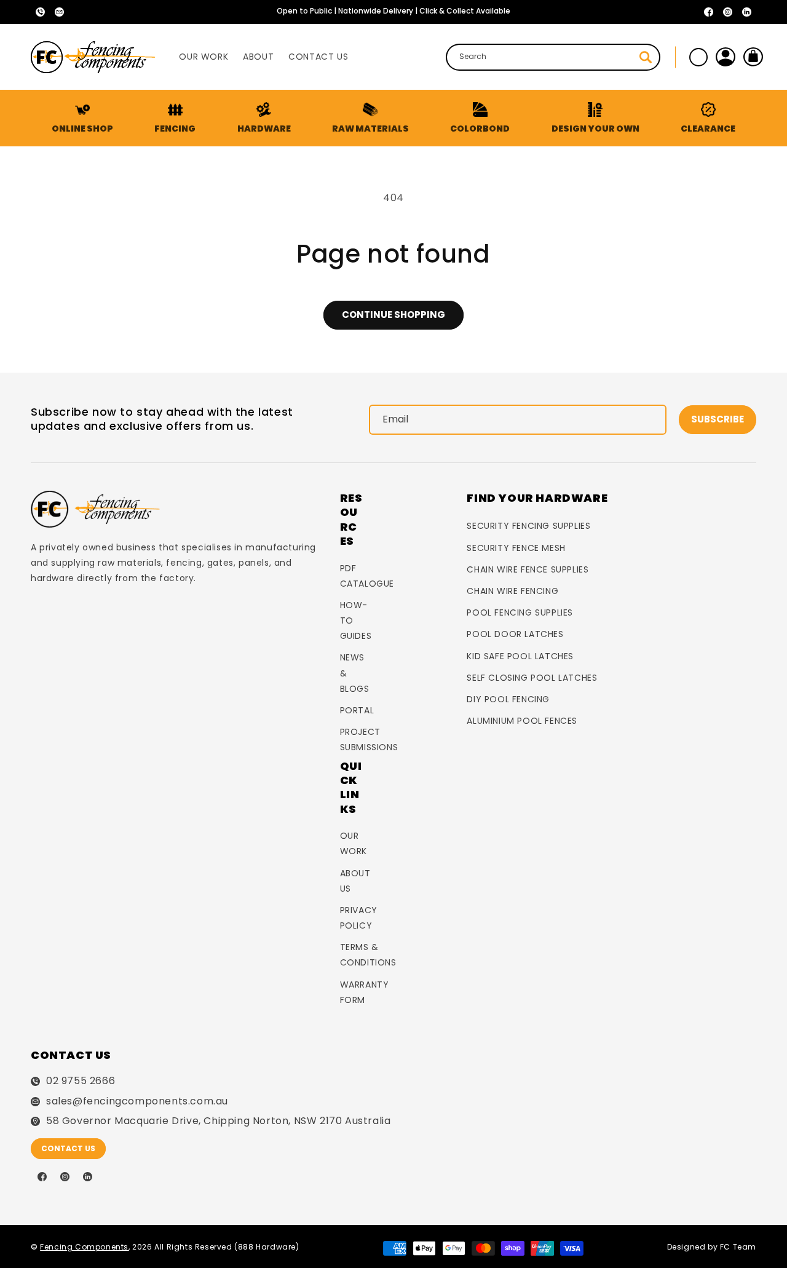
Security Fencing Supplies (528, 526)
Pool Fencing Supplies (520, 612)
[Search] (645, 57)
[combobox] (553, 57)
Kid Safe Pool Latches (520, 656)
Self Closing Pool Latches (532, 678)
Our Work (353, 843)
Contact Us (68, 1148)
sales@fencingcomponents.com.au (137, 1101)
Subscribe (717, 419)
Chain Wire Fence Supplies (527, 569)
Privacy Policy (359, 918)
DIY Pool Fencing (508, 699)
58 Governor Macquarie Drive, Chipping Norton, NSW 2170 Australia (218, 1121)
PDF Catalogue (367, 576)
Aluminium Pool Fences (522, 721)
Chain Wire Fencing (512, 591)
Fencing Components (84, 1247)
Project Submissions (369, 739)
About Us (355, 881)
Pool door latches (515, 634)
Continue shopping (393, 314)
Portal (357, 710)
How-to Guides (356, 620)
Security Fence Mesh (516, 548)
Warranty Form (364, 992)
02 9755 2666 (80, 1081)
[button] (174, 118)
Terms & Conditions (368, 955)
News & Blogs (355, 672)
